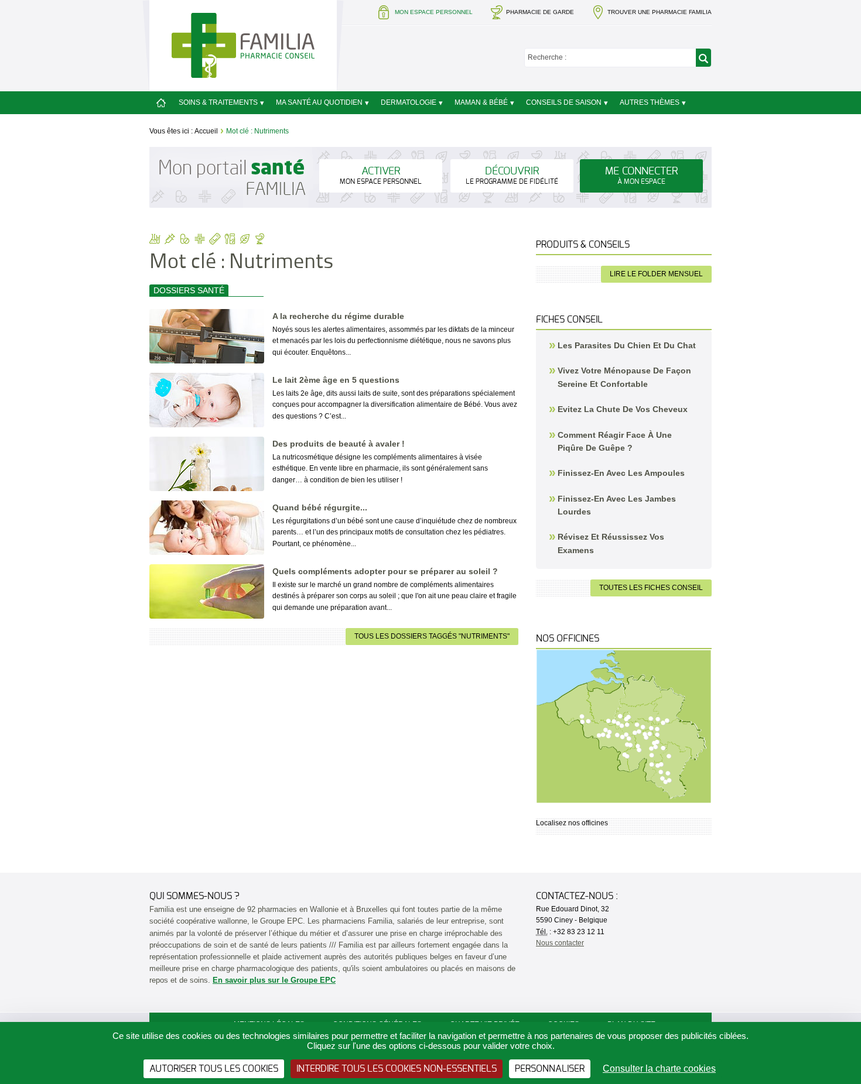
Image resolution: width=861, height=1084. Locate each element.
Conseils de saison (564, 102)
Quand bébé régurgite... (319, 507)
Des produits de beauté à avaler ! (338, 443)
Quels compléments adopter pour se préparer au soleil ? (385, 571)
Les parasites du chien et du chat (627, 345)
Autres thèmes (649, 102)
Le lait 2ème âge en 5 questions (335, 380)
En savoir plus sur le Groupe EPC (274, 980)
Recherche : (547, 57)
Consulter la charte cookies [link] (659, 1068)
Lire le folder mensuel (656, 274)
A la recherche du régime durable (338, 316)
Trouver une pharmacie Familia (659, 12)
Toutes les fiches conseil (651, 588)
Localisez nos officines (572, 823)
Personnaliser (550, 1068)
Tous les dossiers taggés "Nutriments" (432, 636)
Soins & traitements (218, 102)
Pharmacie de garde (540, 12)
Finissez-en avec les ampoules (621, 473)
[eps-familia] (243, 45)
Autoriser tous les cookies (213, 1068)
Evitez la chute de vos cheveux (623, 409)
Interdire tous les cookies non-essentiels (396, 1068)
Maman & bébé (481, 102)
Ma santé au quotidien (319, 102)
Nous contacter (560, 943)
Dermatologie (408, 102)
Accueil (206, 131)
